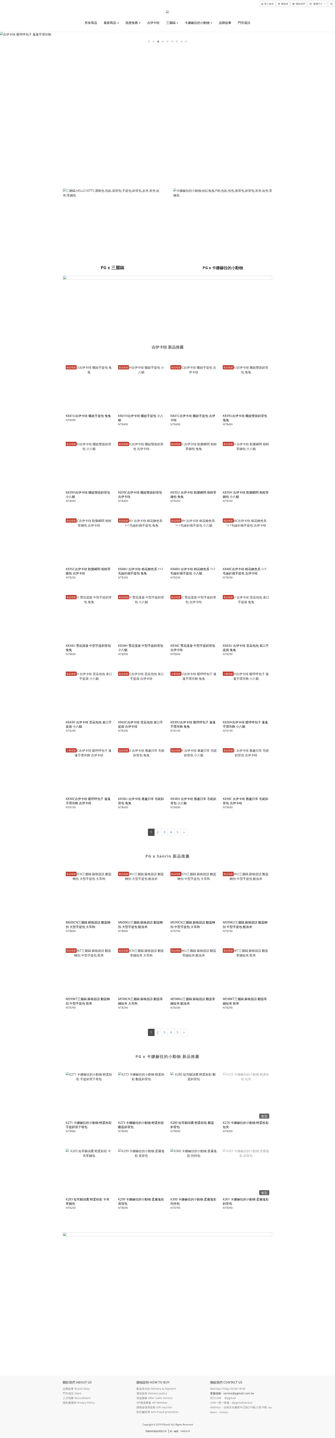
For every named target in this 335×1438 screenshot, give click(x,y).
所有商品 (91, 23)
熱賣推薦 (132, 23)
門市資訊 (244, 23)
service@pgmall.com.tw (238, 1393)
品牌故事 (225, 23)
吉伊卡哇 (153, 23)
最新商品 (110, 23)
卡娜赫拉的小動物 (197, 23)
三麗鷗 (171, 23)
